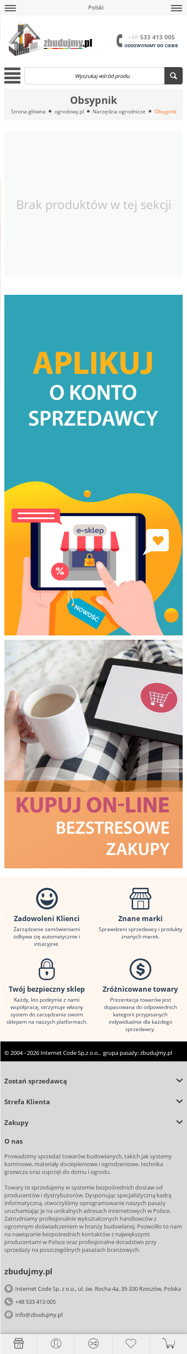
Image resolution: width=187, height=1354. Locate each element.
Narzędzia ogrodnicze (119, 111)
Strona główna (28, 111)
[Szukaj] (173, 75)
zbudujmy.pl (156, 1053)
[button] (10, 8)
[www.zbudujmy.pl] (49, 38)
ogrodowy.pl (69, 111)
